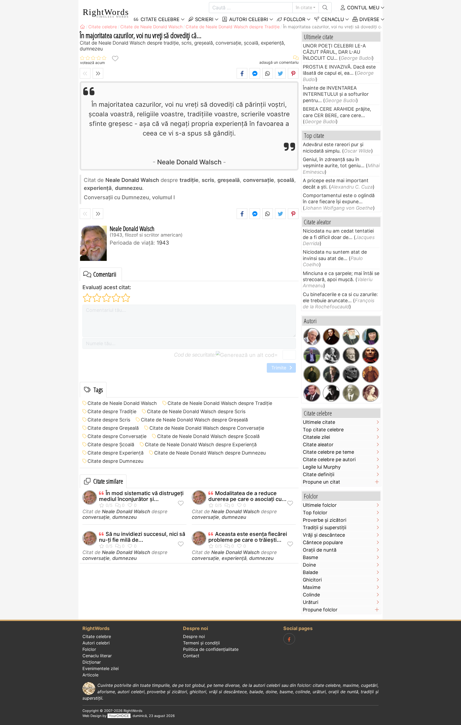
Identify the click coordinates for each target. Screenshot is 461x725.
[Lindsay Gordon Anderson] (370, 355)
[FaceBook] (289, 638)
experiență (234, 558)
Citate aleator (318, 444)
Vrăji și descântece (324, 535)
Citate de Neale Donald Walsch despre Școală (208, 436)
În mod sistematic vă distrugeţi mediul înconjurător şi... (141, 496)
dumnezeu (124, 517)
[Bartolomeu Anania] (351, 337)
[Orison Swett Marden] (351, 393)
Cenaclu (332, 19)
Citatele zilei (316, 437)
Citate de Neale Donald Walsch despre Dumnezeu (210, 453)
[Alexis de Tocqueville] (312, 374)
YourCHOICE (119, 716)
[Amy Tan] (370, 337)
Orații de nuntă (319, 550)
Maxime (311, 587)
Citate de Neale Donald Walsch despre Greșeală (194, 420)
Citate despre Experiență (116, 453)
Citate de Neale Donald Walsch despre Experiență (201, 444)
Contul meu (362, 7)
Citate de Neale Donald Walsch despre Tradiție (220, 403)
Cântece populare (323, 542)
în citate (304, 7)
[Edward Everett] (351, 374)
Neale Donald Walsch (189, 162)
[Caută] (325, 7)
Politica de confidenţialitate (211, 649)
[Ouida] (370, 393)
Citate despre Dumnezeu (115, 461)
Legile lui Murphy (322, 467)
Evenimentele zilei (100, 668)
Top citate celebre (323, 429)
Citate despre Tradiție (112, 411)
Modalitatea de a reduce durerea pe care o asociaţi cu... (247, 496)
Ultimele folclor (320, 505)
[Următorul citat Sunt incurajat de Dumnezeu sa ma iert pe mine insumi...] (98, 73)
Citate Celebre (159, 19)
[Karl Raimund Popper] (312, 337)
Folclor (293, 19)
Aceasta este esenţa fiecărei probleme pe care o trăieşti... (247, 537)
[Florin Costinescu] (331, 393)
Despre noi (194, 636)
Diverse (368, 19)
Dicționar (91, 662)
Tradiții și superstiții (324, 527)
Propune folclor (320, 609)
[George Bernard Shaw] (351, 355)
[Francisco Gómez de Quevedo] (370, 374)
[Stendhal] (331, 337)
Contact (191, 655)
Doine (309, 565)
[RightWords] (82, 26)
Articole (90, 675)
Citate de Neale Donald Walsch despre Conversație (206, 428)
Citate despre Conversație (117, 436)
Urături (310, 602)
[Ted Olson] (312, 393)
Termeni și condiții (201, 643)
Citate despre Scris (109, 420)
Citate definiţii (318, 474)
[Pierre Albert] (312, 355)
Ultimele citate (319, 422)
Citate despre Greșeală (113, 428)
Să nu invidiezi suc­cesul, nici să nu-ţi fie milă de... (142, 537)
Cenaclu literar (97, 655)
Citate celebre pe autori (329, 459)
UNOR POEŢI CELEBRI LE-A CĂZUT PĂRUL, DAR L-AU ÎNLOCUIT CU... (334, 52)
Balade (310, 572)
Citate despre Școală (111, 444)
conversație (96, 517)
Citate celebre (96, 636)
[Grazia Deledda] (331, 355)
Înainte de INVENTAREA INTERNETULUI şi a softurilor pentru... (336, 94)
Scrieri (203, 19)
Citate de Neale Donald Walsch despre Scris (196, 411)
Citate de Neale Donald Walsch (122, 403)
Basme (310, 557)
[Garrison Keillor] (331, 374)
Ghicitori (312, 580)
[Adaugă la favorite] (115, 58)
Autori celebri (248, 19)
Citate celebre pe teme (328, 452)
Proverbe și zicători (324, 520)
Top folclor (315, 512)
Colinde (311, 594)
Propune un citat (321, 482)
